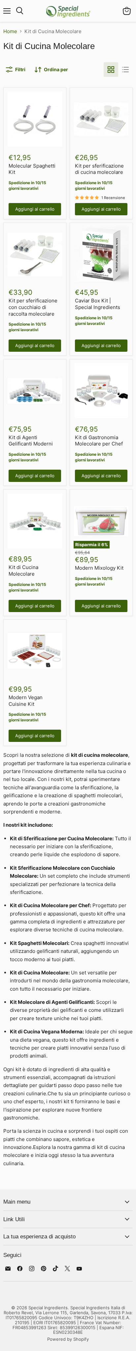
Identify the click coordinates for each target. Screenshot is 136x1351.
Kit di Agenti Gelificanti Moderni (31, 440)
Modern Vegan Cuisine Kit (26, 700)
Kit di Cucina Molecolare (23, 570)
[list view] (125, 69)
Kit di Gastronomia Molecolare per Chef (99, 440)
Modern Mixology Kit (99, 568)
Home (10, 31)
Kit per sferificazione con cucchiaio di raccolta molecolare (33, 307)
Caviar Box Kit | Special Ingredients (97, 303)
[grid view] (111, 69)
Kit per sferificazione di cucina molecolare (99, 169)
